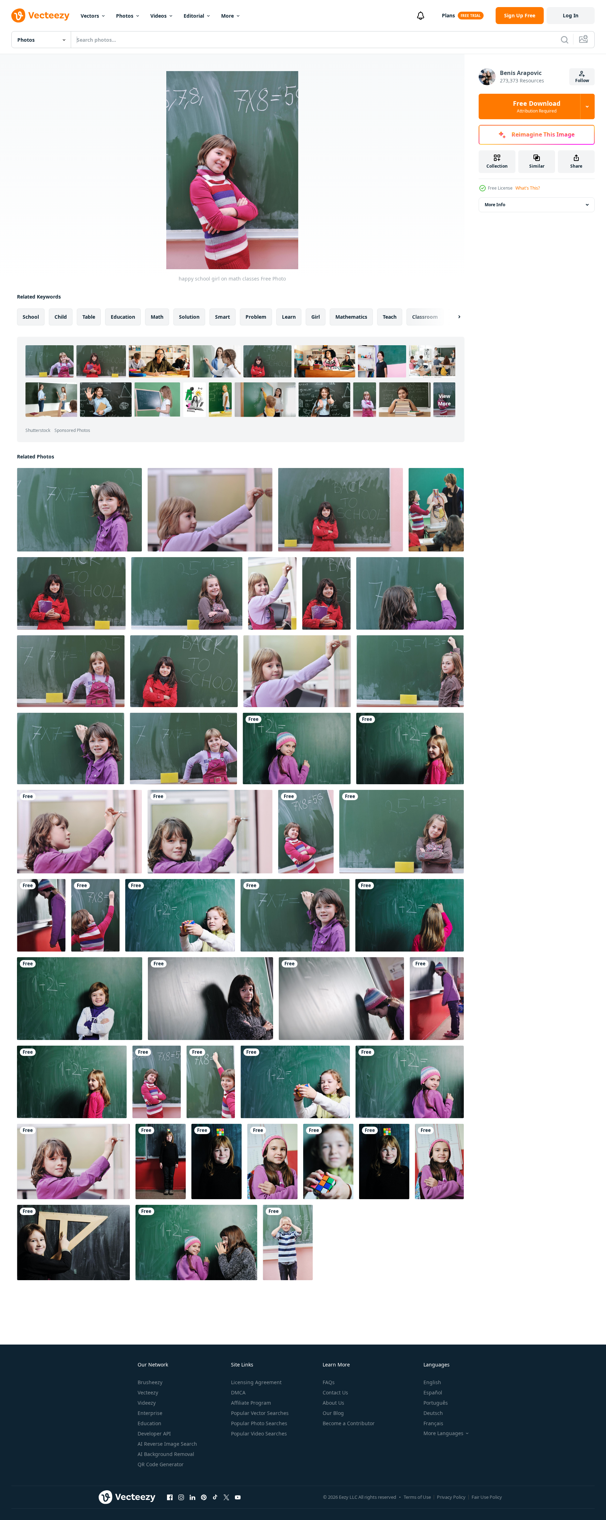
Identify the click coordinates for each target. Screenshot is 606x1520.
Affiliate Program (251, 1402)
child (60, 316)
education (123, 316)
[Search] (564, 39)
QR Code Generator (161, 1464)
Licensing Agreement (256, 1382)
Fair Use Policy (487, 1497)
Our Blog (333, 1413)
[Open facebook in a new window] (170, 1497)
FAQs (329, 1382)
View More (444, 400)
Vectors (90, 15)
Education (149, 1423)
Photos (124, 15)
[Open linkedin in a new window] (192, 1497)
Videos (158, 15)
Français (433, 1423)
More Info (495, 205)
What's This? (527, 188)
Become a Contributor (349, 1423)
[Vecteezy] (40, 15)
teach (390, 316)
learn (289, 316)
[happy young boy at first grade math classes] (288, 1242)
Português (435, 1402)
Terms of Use (417, 1497)
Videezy (147, 1402)
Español (432, 1392)
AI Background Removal (166, 1454)
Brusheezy (150, 1382)
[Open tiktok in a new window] (215, 1497)
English (432, 1382)
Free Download (536, 106)
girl (315, 316)
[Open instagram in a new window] (181, 1497)
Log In (570, 15)
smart (222, 316)
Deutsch (433, 1413)
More (227, 15)
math (157, 316)
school (31, 316)
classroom (425, 316)
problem (256, 316)
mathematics (351, 316)
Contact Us (335, 1392)
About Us (333, 1402)
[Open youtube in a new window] (238, 1497)
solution (189, 316)
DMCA (238, 1392)
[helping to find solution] (196, 1242)
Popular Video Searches (259, 1433)
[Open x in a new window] (226, 1497)
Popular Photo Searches (259, 1423)
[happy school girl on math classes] (79, 509)
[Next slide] (453, 316)
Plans (448, 15)
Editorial (194, 15)
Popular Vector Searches (260, 1413)
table (88, 316)
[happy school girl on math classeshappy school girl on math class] (160, 1161)
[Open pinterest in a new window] (204, 1497)
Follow (582, 80)
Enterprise (150, 1413)
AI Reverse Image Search (167, 1443)
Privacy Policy (451, 1497)
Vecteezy (148, 1392)
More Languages (443, 1433)
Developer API (154, 1433)
